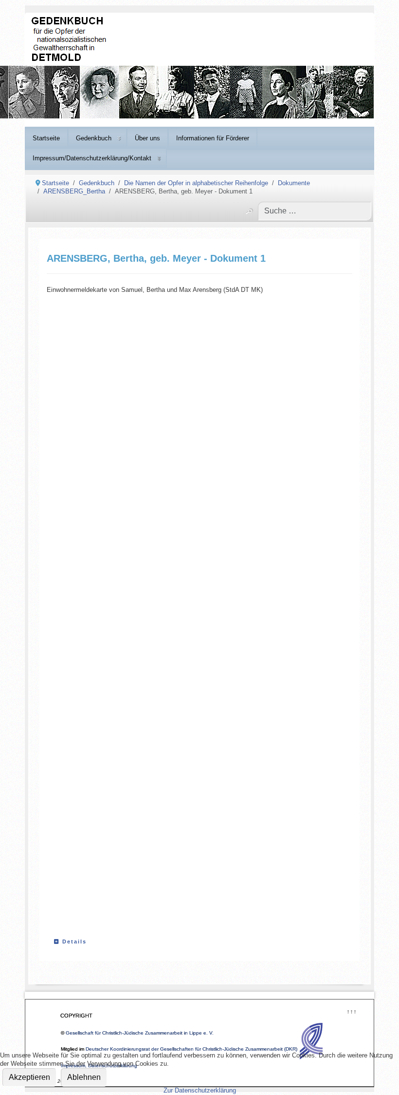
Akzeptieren (29, 1077)
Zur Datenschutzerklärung (199, 1090)
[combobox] (314, 211)
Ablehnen (84, 1077)
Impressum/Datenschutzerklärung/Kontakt (92, 158)
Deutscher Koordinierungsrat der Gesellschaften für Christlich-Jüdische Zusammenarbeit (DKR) (191, 1049)
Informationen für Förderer (212, 138)
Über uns (147, 138)
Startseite (46, 138)
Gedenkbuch (93, 138)
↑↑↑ (351, 1010)
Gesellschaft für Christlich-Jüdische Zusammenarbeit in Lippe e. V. (140, 1033)
